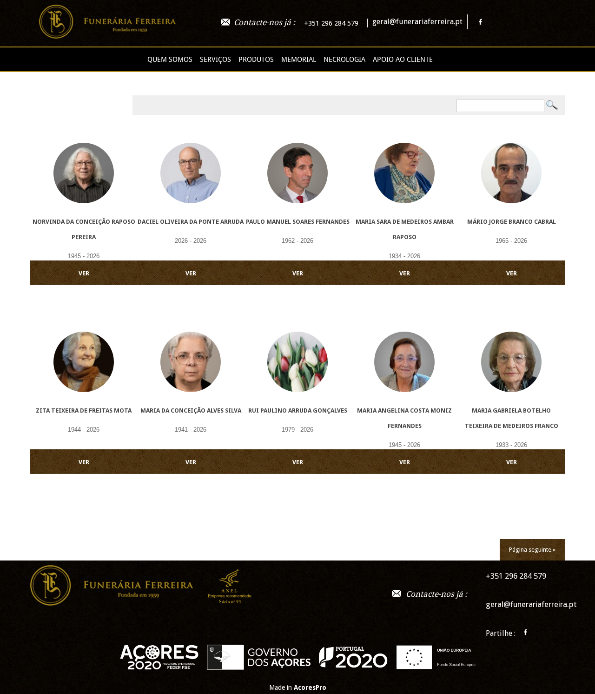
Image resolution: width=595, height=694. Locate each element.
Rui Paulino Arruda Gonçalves (297, 410)
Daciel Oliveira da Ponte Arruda (191, 221)
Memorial (298, 59)
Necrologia (344, 59)
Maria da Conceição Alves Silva (190, 410)
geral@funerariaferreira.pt (417, 21)
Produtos (256, 59)
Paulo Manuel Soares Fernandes (298, 221)
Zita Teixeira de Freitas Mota (84, 410)
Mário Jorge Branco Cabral (511, 221)
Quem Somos (169, 59)
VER (84, 273)
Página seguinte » (532, 549)
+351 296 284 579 (331, 23)
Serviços (215, 59)
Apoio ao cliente (403, 59)
